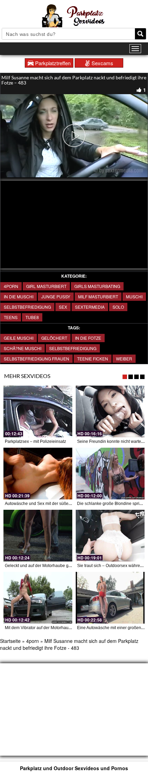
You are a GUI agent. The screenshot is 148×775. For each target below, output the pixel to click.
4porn (11, 286)
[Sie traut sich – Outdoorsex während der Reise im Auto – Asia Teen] (110, 536)
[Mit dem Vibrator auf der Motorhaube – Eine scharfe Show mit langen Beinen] (37, 598)
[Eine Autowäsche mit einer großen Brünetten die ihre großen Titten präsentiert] (110, 598)
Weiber (124, 358)
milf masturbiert (98, 296)
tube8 (32, 317)
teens (11, 317)
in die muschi (18, 296)
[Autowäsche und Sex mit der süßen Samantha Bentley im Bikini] (37, 473)
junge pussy (55, 296)
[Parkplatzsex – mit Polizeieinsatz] (37, 411)
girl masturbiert (46, 286)
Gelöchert (54, 338)
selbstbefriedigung (72, 348)
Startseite (10, 640)
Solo (118, 307)
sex (63, 307)
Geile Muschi (18, 338)
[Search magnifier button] (140, 33)
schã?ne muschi (22, 348)
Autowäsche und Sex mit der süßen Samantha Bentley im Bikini (64, 503)
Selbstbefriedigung (27, 307)
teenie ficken (92, 358)
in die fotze (88, 338)
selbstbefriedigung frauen (36, 358)
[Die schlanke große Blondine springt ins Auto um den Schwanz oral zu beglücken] (110, 473)
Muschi (134, 296)
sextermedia (90, 307)
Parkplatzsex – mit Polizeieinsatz (35, 441)
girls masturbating (97, 286)
